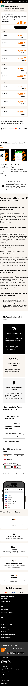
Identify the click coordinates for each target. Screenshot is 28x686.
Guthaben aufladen (5, 601)
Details (23, 37)
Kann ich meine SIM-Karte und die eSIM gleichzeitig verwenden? (12, 426)
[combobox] (14, 473)
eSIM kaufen (4, 598)
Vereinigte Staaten (12, 463)
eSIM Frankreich (5, 606)
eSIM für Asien (6, 136)
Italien (8, 467)
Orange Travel (8, 2)
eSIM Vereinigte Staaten (6, 612)
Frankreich (20, 456)
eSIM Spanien (4, 618)
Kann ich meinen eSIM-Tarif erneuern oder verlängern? (12, 435)
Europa (9, 456)
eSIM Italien (3, 615)
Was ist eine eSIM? (5, 622)
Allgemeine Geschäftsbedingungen (10, 669)
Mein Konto (3, 631)
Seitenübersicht (5, 680)
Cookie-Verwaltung (6, 677)
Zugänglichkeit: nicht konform (9, 672)
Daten (20, 27)
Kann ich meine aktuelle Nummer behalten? (11, 417)
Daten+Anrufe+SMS (7, 27)
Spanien (19, 467)
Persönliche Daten (6, 675)
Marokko (9, 459)
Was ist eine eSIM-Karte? (12, 441)
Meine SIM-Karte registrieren (8, 634)
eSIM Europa (4, 604)
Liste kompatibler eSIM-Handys (8, 624)
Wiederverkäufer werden (7, 640)
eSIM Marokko (4, 609)
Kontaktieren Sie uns (6, 637)
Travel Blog (3, 627)
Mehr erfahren (5, 21)
